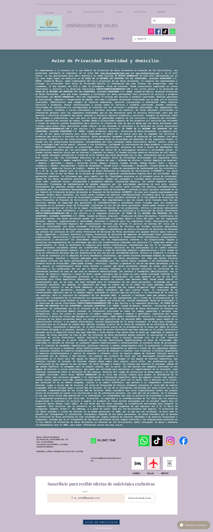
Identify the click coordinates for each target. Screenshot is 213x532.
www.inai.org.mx (113, 425)
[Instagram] (151, 31)
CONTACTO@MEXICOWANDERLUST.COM (113, 89)
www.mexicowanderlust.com (115, 73)
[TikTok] (165, 31)
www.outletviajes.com (147, 73)
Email (85, 491)
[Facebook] (158, 31)
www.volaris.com (116, 300)
